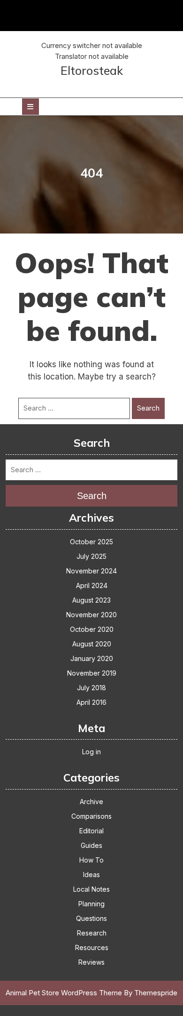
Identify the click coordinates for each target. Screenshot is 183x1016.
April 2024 (91, 585)
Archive (91, 802)
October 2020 (92, 629)
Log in (91, 752)
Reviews (91, 962)
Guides (91, 845)
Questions (91, 918)
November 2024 (91, 571)
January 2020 (91, 658)
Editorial (91, 831)
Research (92, 933)
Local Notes (91, 889)
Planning (91, 904)
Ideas (91, 875)
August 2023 (91, 600)
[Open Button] (30, 106)
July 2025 (91, 556)
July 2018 (91, 688)
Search (148, 407)
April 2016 (91, 702)
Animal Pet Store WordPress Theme (64, 992)
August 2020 (91, 644)
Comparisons (91, 816)
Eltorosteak (92, 70)
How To (91, 860)
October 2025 (91, 542)
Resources (91, 947)
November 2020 (91, 615)
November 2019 (91, 673)
